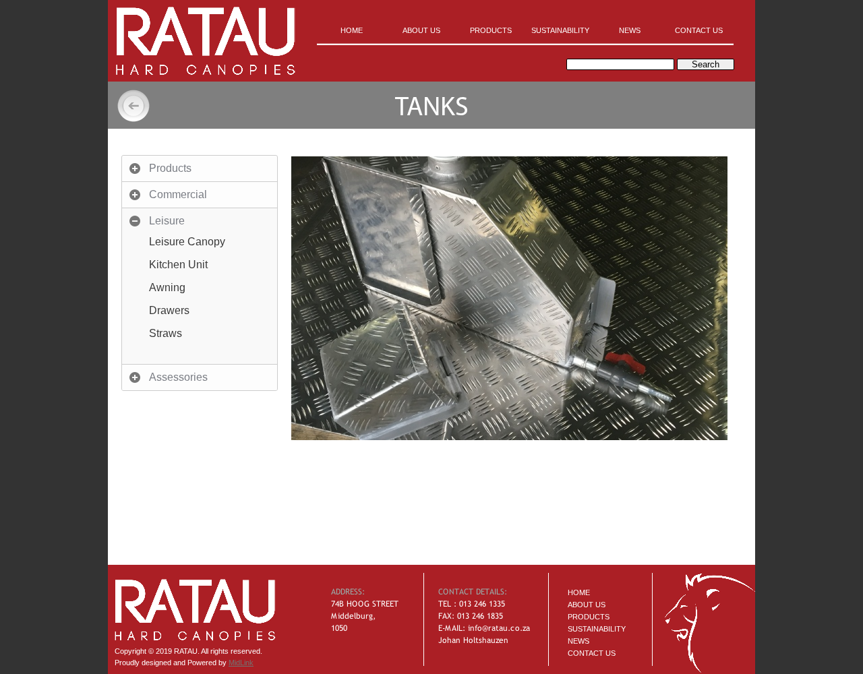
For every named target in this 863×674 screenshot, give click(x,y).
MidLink (241, 662)
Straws (165, 333)
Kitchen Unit (178, 264)
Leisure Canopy (187, 241)
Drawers (169, 310)
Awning (167, 287)
